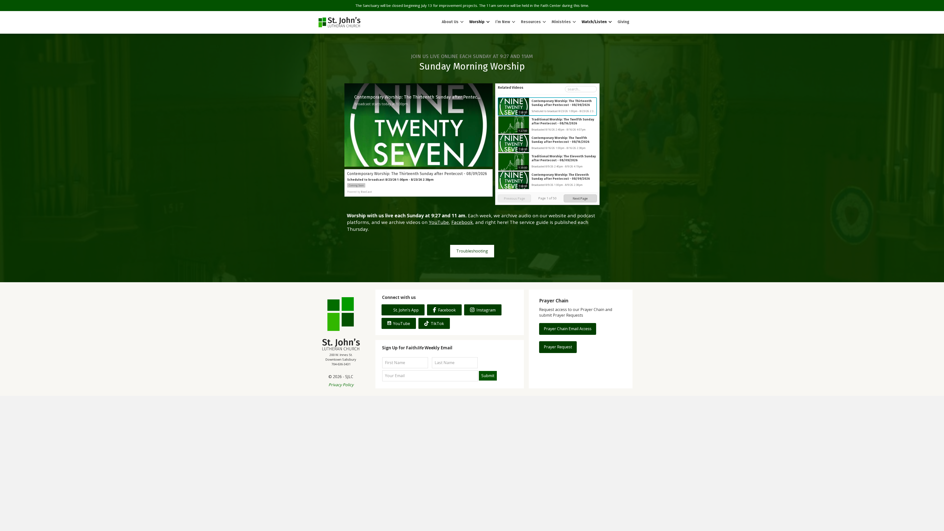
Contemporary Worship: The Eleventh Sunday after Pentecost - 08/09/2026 (560, 176)
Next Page (580, 198)
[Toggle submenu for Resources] (544, 22)
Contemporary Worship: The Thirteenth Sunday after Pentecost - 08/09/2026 (561, 103)
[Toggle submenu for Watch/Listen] (610, 22)
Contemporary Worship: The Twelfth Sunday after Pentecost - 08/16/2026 (560, 140)
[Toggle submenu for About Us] (462, 22)
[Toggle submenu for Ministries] (574, 22)
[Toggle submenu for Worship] (488, 22)
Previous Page (514, 198)
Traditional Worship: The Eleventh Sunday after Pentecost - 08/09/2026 (563, 158)
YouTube (439, 222)
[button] (567, 329)
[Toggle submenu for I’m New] (513, 22)
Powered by (359, 191)
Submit (487, 375)
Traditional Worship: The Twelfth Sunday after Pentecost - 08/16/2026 (562, 121)
